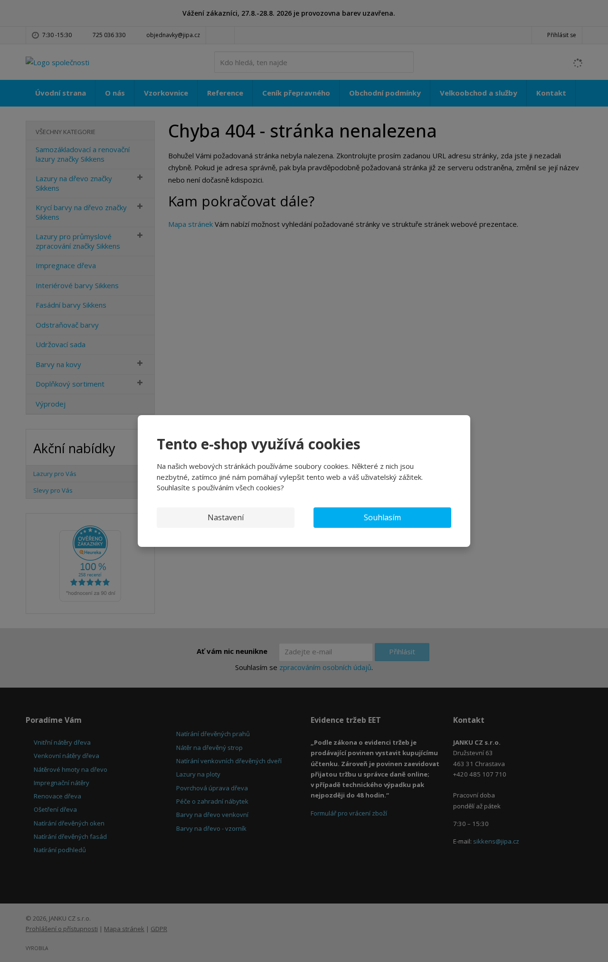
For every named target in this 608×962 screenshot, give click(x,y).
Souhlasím (382, 517)
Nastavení (226, 517)
